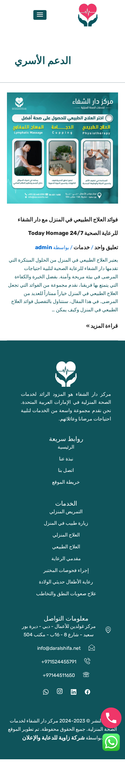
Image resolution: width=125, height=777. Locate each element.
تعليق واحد (106, 247)
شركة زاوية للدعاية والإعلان (53, 737)
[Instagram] (57, 691)
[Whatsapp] (43, 691)
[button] (40, 15)
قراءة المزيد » (102, 325)
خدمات (82, 247)
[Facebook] (85, 691)
